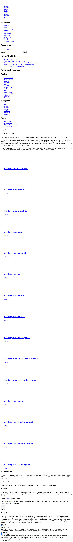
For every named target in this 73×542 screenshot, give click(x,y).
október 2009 (8, 92)
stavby (6, 38)
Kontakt (6, 14)
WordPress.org (8, 126)
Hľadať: (3, 52)
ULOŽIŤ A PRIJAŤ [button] (6, 540)
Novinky (6, 7)
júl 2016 (6, 81)
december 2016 (8, 78)
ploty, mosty (7, 37)
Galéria (6, 9)
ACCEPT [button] (16, 503)
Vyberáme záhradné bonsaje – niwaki (14, 61)
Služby (6, 11)
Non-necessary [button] (5, 532)
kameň (6, 30)
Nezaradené (7, 33)
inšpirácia (7, 112)
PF (5, 104)
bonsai (6, 114)
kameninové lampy (9, 32)
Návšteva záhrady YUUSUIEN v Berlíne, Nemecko (19, 64)
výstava (6, 109)
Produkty (6, 15)
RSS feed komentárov (10, 124)
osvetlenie (7, 35)
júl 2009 (6, 97)
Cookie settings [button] (6, 503)
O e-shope (7, 49)
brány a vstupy (8, 27)
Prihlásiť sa (7, 121)
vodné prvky (7, 40)
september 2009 (8, 94)
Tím (5, 12)
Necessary (6, 526)
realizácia (7, 111)
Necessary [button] (3, 524)
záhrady (6, 107)
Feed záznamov (8, 123)
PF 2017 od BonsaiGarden (11, 60)
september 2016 (8, 79)
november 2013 (8, 87)
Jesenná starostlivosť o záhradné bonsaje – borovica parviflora (21, 63)
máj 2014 (7, 86)
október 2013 (8, 89)
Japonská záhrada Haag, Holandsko (14, 66)
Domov (6, 6)
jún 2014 (6, 84)
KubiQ (9, 498)
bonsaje (6, 25)
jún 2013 (6, 90)
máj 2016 (7, 82)
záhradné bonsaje (9, 41)
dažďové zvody (8, 29)
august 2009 (7, 95)
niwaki (6, 106)
